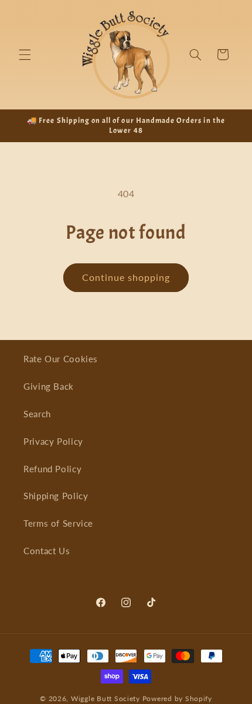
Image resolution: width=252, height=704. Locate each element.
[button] (24, 54)
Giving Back (48, 386)
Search (37, 413)
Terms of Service (58, 523)
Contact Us (46, 550)
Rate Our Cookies (60, 358)
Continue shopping (126, 277)
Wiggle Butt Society (105, 698)
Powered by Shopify (177, 698)
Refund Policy (52, 468)
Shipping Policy (55, 495)
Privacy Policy (53, 441)
